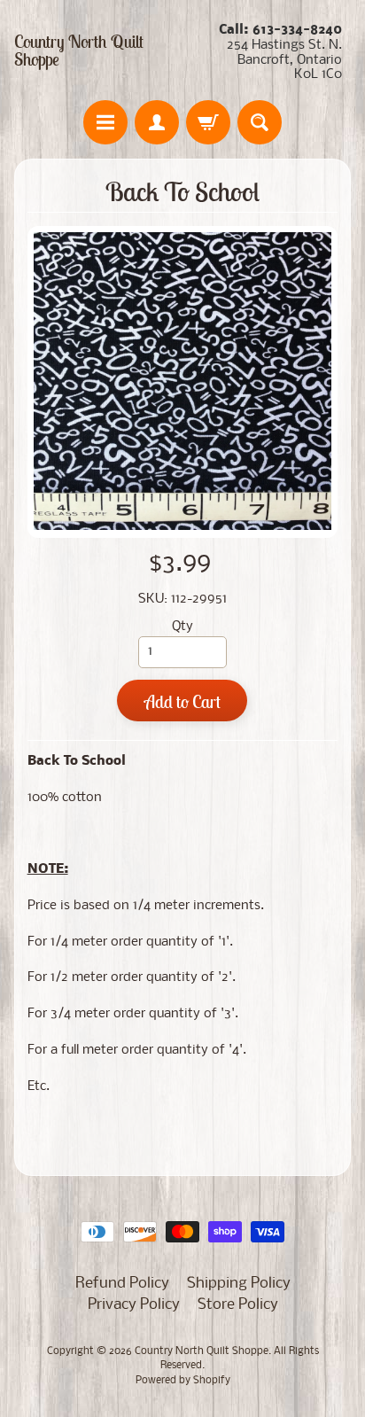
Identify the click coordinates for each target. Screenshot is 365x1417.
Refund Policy (122, 1283)
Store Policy (238, 1304)
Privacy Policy (134, 1304)
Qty (182, 627)
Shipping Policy (239, 1283)
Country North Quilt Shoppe (79, 50)
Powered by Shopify (183, 1380)
